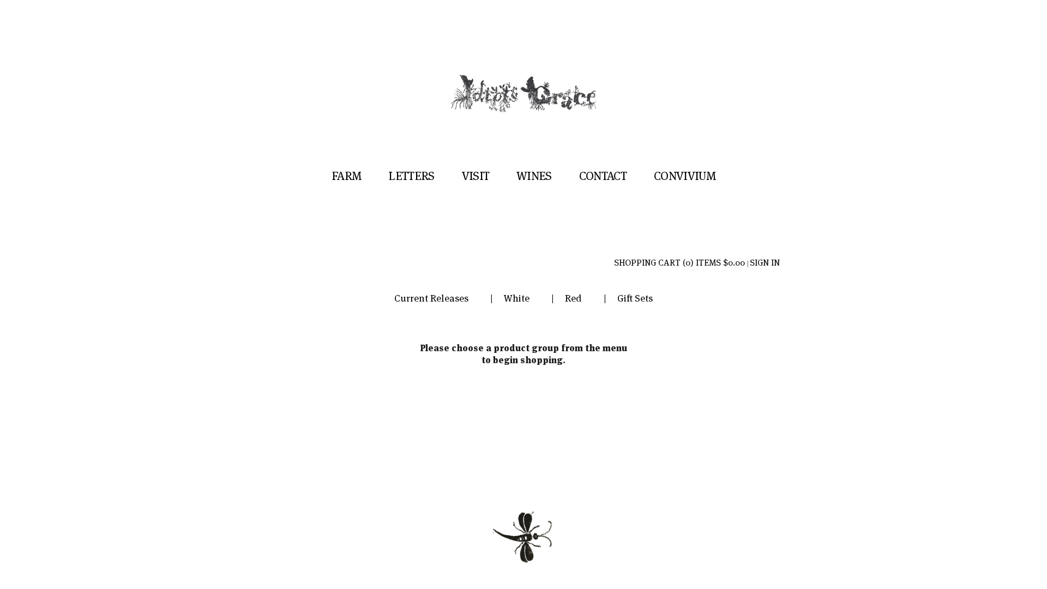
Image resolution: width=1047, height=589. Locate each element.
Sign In (765, 262)
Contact (603, 175)
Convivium (684, 175)
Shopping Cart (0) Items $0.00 (679, 262)
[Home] (523, 118)
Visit (476, 175)
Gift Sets (635, 298)
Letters (411, 175)
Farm (346, 175)
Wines (534, 175)
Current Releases (431, 298)
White (516, 298)
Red (573, 298)
